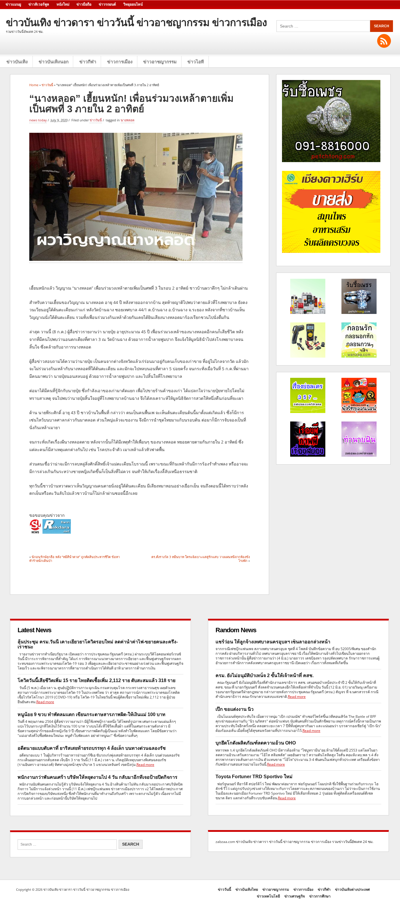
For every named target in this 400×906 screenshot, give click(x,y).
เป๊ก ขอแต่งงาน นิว (235, 709)
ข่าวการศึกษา (320, 896)
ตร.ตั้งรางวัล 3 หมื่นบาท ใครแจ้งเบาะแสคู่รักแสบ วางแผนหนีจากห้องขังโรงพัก (200, 558)
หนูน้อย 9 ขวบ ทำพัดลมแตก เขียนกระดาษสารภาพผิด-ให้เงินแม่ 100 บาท (91, 714)
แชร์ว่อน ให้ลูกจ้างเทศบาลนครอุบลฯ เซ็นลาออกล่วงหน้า (273, 641)
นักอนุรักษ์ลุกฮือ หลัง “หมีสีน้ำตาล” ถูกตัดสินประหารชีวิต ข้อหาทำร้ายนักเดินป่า (74, 558)
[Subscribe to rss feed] (384, 41)
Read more (45, 701)
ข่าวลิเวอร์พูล (38, 4)
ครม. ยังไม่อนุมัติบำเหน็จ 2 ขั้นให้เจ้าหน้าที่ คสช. (265, 675)
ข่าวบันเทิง (17, 61)
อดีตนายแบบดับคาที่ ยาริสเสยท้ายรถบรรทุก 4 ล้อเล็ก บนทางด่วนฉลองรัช (92, 748)
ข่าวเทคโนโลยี (268, 896)
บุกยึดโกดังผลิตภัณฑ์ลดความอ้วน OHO (256, 742)
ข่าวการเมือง (120, 61)
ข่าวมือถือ (83, 4)
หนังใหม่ (63, 4)
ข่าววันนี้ (96, 120)
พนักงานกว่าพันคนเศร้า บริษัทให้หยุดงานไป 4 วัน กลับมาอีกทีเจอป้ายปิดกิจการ (97, 777)
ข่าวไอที (195, 61)
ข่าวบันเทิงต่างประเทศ (352, 889)
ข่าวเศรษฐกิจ (294, 896)
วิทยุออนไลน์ (133, 4)
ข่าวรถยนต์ (107, 4)
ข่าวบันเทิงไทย (246, 889)
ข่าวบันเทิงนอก (54, 61)
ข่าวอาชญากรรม (160, 61)
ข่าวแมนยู (13, 4)
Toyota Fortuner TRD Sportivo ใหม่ (254, 776)
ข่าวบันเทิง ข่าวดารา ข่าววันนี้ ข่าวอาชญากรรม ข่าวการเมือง (136, 22)
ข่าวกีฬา (87, 61)
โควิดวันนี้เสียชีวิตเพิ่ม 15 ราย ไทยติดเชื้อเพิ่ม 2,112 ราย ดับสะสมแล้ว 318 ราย (96, 680)
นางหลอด (127, 120)
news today (38, 120)
